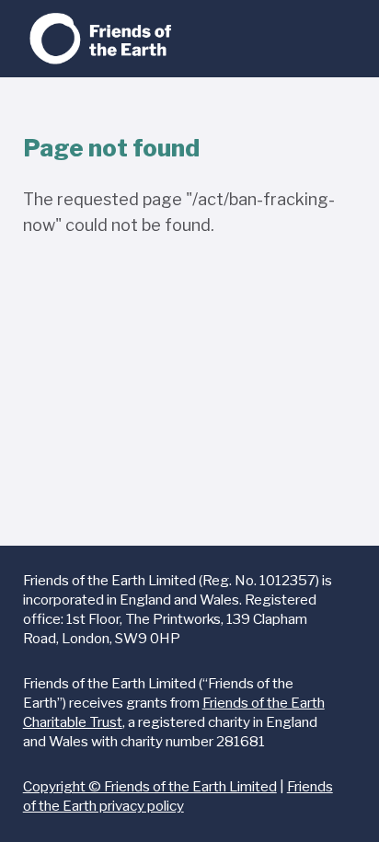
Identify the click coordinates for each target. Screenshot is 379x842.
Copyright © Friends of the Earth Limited (150, 786)
